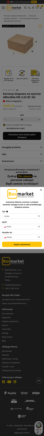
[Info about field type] (7, 211)
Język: (4, 222)
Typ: (4, 211)
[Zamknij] (41, 190)
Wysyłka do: (7, 232)
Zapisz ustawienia (22, 244)
